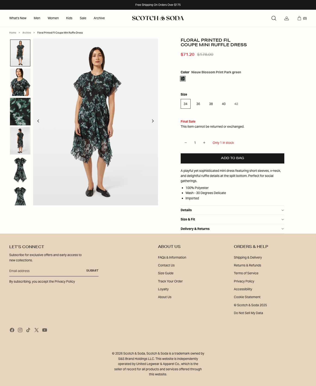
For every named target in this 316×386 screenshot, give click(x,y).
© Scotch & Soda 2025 (250, 305)
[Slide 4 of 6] (20, 141)
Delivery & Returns (195, 229)
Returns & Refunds (247, 265)
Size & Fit (188, 219)
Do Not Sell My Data (248, 313)
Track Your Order (170, 281)
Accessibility (243, 289)
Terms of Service (246, 273)
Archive (26, 32)
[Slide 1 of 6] (20, 53)
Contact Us (166, 265)
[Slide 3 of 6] (20, 111)
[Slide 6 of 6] (20, 199)
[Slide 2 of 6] (20, 82)
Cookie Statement (247, 297)
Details (186, 210)
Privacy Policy (244, 281)
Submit (92, 270)
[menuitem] (17, 18)
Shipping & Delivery (248, 257)
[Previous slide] (37, 122)
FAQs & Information (172, 257)
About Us (164, 297)
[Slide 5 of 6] (20, 170)
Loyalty (163, 289)
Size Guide (165, 273)
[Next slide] (154, 122)
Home (12, 32)
